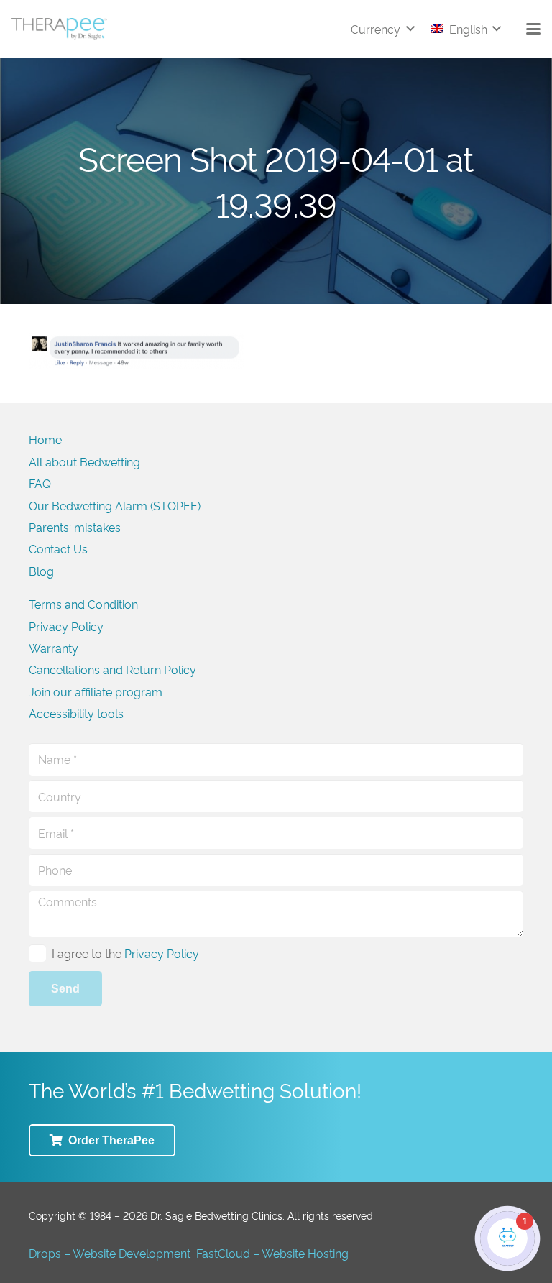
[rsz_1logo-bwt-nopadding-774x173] (59, 29)
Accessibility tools (76, 713)
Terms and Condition (83, 604)
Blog (41, 571)
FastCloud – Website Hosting (272, 1253)
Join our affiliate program (95, 691)
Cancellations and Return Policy (112, 669)
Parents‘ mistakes (75, 527)
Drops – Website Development (109, 1253)
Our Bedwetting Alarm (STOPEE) (115, 505)
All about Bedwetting (84, 461)
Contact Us (58, 548)
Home (45, 439)
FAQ (40, 483)
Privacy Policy (66, 626)
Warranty (53, 648)
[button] (382, 28)
